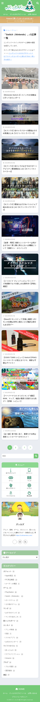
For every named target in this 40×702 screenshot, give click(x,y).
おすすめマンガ (12, 613)
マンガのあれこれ (13, 617)
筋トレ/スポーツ (10, 488)
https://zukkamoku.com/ (24, 535)
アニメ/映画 (11, 629)
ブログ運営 (10, 666)
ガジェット (29, 473)
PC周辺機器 (11, 580)
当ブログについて (11, 473)
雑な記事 (29, 496)
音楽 (8, 633)
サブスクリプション (14, 654)
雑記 (6, 675)
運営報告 (10, 670)
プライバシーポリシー (19, 697)
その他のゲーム (12, 604)
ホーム (5, 14)
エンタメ (29, 488)
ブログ (7, 662)
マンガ (29, 480)
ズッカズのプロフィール (18, 14)
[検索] (36, 456)
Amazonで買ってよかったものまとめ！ (20, 18)
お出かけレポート (13, 642)
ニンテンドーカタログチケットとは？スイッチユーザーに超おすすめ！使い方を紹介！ (19, 56)
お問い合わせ (32, 14)
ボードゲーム (11, 600)
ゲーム (11, 480)
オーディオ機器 (12, 584)
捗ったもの (10, 650)
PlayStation (10, 592)
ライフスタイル (10, 496)
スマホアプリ (11, 637)
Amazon (9, 658)
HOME (21, 689)
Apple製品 (10, 576)
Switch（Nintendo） (14, 596)
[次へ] (30, 447)
